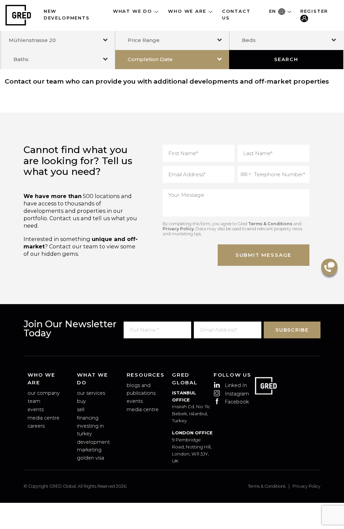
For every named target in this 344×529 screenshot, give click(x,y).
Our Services (91, 393)
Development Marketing (93, 446)
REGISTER (314, 11)
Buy (81, 401)
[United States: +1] (245, 174)
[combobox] (58, 40)
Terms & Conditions (270, 223)
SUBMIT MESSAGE (263, 255)
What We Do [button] (133, 11)
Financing (87, 418)
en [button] (273, 11)
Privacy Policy (178, 228)
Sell (80, 409)
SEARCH (286, 59)
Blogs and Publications (141, 389)
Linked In (236, 385)
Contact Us (236, 14)
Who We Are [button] (188, 11)
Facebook (237, 402)
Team (34, 401)
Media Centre (43, 418)
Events (36, 409)
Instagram (237, 394)
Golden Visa (90, 458)
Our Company (44, 393)
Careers (36, 426)
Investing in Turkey (90, 430)
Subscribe (291, 330)
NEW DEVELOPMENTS (67, 14)
